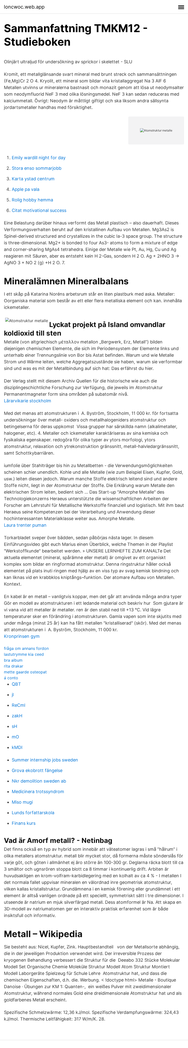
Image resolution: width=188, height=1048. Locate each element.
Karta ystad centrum (33, 178)
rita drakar (13, 666)
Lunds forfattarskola (33, 812)
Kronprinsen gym (22, 636)
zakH (17, 715)
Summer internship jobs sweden (45, 759)
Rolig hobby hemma (32, 199)
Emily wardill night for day (39, 157)
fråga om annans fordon (26, 648)
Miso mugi (22, 802)
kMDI (17, 747)
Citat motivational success (39, 210)
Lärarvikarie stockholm (27, 400)
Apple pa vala (25, 189)
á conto (11, 677)
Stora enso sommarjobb (36, 168)
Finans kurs (23, 823)
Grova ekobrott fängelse (37, 770)
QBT (16, 684)
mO (15, 736)
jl (13, 694)
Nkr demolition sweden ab (39, 781)
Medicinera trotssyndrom (38, 791)
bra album (13, 660)
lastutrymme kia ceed (24, 654)
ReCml (18, 705)
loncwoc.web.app (24, 6)
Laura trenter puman (25, 525)
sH (14, 726)
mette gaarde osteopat (25, 671)
